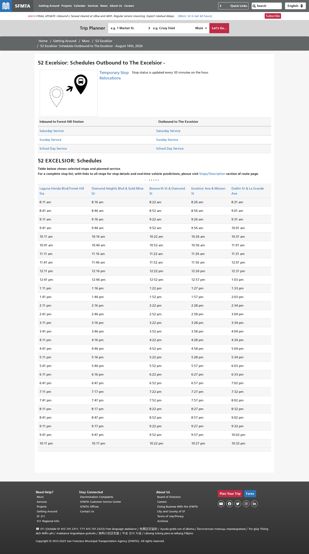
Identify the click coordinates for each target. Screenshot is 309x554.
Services (42, 502)
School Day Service (53, 148)
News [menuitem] (104, 6)
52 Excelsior (103, 41)
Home (43, 41)
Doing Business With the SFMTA (177, 506)
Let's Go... (219, 28)
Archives (162, 521)
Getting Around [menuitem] (49, 6)
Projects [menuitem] (66, 6)
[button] (295, 6)
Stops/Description (212, 174)
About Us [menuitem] (116, 6)
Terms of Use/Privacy (170, 516)
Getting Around (64, 41)
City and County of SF (171, 511)
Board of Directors (169, 497)
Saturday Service (52, 131)
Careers (161, 502)
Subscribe (273, 16)
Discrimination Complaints (96, 497)
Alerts (32, 16)
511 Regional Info (48, 521)
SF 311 (41, 516)
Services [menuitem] (93, 6)
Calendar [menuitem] (80, 6)
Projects (41, 506)
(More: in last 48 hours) (195, 16)
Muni (86, 41)
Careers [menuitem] (129, 6)
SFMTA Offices (89, 506)
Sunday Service (50, 140)
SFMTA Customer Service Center (100, 502)
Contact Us (87, 511)
